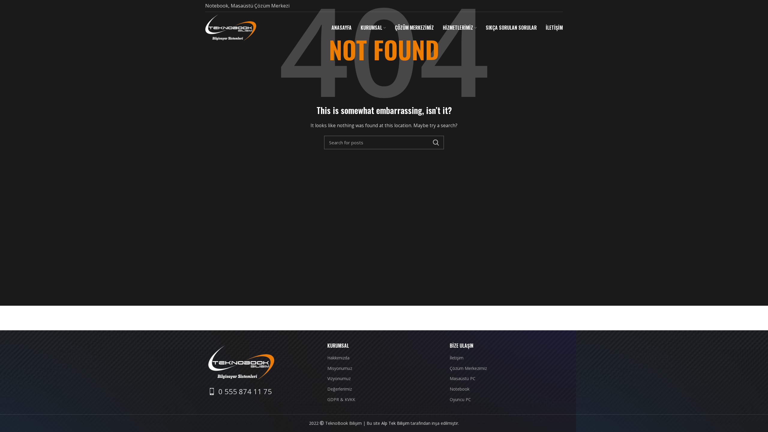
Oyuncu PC (460, 399)
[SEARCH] (435, 142)
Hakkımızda (338, 358)
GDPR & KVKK (341, 399)
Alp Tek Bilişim (395, 423)
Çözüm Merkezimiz (468, 368)
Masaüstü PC (463, 378)
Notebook (460, 389)
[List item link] (240, 391)
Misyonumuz (339, 368)
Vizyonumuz (339, 378)
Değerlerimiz (339, 389)
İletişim (457, 358)
